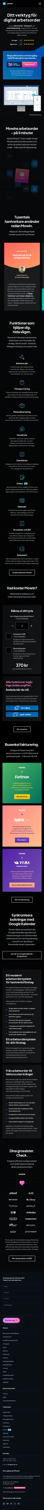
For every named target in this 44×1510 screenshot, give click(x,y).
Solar (13, 1232)
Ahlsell (13, 1193)
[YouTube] (8, 1504)
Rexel (31, 1225)
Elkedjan (31, 1212)
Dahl (31, 1206)
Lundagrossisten (31, 1219)
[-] (12, 626)
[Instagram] (15, 1504)
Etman (13, 1219)
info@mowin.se (12, 1464)
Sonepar (31, 1232)
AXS (31, 1193)
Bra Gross (31, 1200)
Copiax (13, 1206)
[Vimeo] (4, 1504)
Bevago (13, 1200)
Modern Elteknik (13, 1225)
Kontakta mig (10, 1320)
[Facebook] (11, 1504)
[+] (31, 626)
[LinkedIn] (19, 1504)
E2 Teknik (13, 1212)
